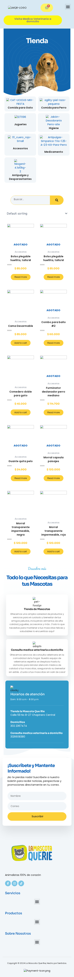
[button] (68, 7)
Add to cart (20, 342)
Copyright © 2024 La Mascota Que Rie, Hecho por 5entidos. (37, 963)
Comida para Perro (53, 107)
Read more (21, 276)
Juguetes (20, 124)
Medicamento (53, 152)
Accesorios (20, 148)
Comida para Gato (20, 107)
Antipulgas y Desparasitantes (20, 177)
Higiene (54, 128)
